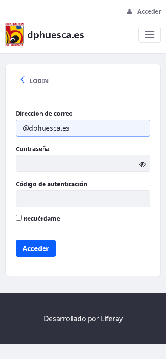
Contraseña (32, 149)
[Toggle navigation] (149, 35)
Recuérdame (41, 218)
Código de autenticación (51, 184)
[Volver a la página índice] (22, 80)
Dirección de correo (44, 113)
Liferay (112, 318)
